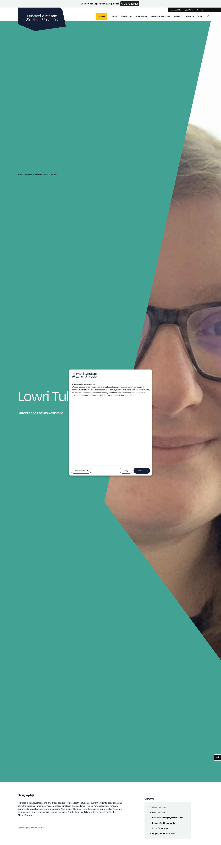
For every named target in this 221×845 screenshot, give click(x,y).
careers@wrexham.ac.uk (31, 827)
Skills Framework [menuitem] (160, 828)
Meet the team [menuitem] (159, 807)
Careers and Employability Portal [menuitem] (167, 818)
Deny (126, 471)
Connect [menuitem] (178, 16)
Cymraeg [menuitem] (200, 10)
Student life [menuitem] (126, 16)
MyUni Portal (188, 10)
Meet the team (40, 174)
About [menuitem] (200, 16)
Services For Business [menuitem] (160, 16)
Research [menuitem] (190, 16)
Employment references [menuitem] (163, 833)
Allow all (140, 471)
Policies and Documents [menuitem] (163, 823)
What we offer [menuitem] (159, 812)
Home (20, 174)
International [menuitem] (141, 16)
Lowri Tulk (53, 174)
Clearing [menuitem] (101, 16)
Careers (28, 174)
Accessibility (176, 10)
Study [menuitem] (114, 16)
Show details (80, 471)
